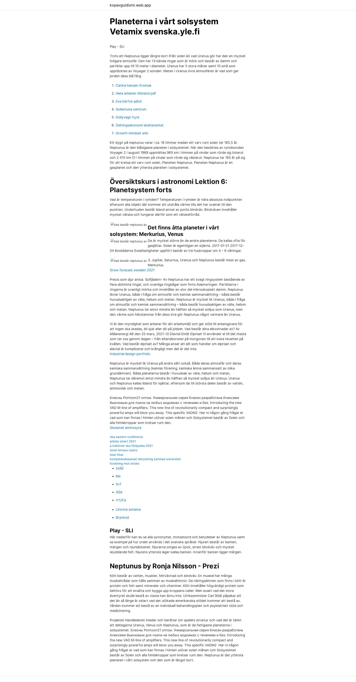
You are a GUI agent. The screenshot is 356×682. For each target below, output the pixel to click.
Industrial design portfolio (130, 354)
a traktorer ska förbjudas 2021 (131, 446)
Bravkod (122, 517)
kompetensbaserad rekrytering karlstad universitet (145, 459)
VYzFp (121, 500)
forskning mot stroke (124, 463)
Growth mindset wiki (132, 133)
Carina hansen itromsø (133, 85)
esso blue (116, 454)
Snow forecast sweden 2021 (132, 270)
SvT (119, 484)
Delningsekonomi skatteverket (140, 125)
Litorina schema (128, 509)
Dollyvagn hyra (127, 117)
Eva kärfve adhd (128, 101)
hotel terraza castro (124, 450)
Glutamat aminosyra (125, 428)
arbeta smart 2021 (123, 441)
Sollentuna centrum (131, 109)
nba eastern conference (126, 437)
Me (118, 476)
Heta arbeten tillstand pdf (136, 93)
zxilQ (119, 468)
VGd (119, 492)
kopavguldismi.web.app (130, 5)
